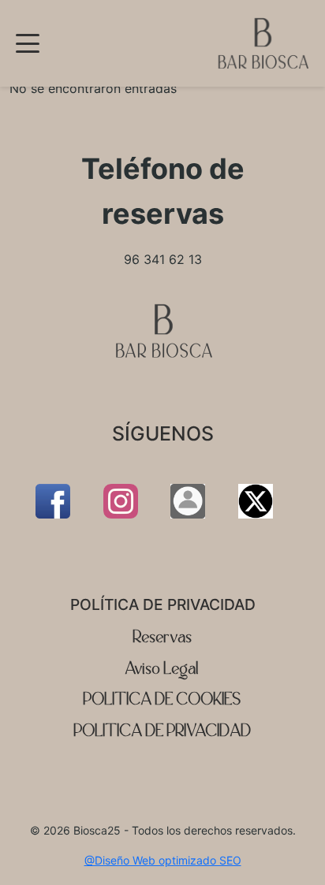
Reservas (162, 637)
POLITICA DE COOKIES (162, 699)
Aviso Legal (162, 668)
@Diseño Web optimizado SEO (162, 860)
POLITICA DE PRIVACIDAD (163, 731)
